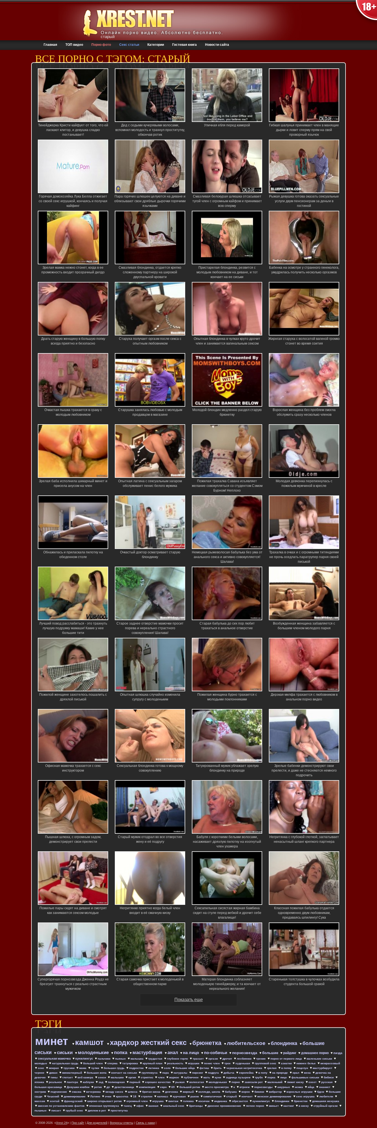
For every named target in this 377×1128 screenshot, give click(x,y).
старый (232, 1096)
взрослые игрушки (299, 1091)
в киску (304, 1105)
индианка (221, 1101)
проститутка (119, 1110)
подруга (214, 1072)
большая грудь (114, 1068)
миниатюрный (72, 1072)
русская (327, 1082)
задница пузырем (238, 1077)
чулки (95, 1068)
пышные (40, 1110)
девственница (125, 1087)
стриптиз (147, 1077)
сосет (313, 1082)
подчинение (59, 1091)
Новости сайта (217, 45)
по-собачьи (216, 1052)
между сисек (114, 1091)
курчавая (180, 1096)
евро (164, 1087)
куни (218, 1077)
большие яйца (185, 1068)
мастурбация (148, 1052)
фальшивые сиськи (305, 1077)
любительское (247, 1043)
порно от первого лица (286, 1058)
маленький (275, 1082)
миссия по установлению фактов (61, 1105)
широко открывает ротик (105, 1101)
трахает (199, 1058)
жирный (189, 1091)
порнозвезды (264, 1087)
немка (299, 1087)
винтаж (173, 1101)
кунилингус (84, 1058)
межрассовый (330, 1063)
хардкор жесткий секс (149, 1042)
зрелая (272, 1068)
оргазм (213, 1058)
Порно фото (101, 45)
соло (167, 1068)
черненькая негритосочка (244, 1068)
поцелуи (302, 1068)
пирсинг (198, 1072)
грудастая (155, 1058)
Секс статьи (129, 45)
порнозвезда (245, 1052)
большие (270, 1053)
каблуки (89, 1082)
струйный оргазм (326, 1105)
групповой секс (266, 1063)
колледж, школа (209, 1091)
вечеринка (94, 1091)
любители (326, 1096)
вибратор (276, 1091)
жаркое (174, 1077)
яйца (311, 1087)
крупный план (153, 1063)
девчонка (172, 1091)
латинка (154, 1068)
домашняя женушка (325, 1101)
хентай (55, 1101)
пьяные (121, 1058)
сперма (112, 1063)
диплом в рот (97, 1110)
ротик (98, 1087)
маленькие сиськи (320, 1058)
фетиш (205, 1068)
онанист (325, 1087)
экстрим (40, 1091)
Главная (50, 45)
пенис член (212, 1063)
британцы (196, 1105)
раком (195, 1096)
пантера (73, 1082)
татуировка (130, 1063)
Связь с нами (145, 1122)
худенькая (243, 1063)
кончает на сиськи (124, 1072)
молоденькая (218, 1082)
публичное (192, 1077)
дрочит (227, 1058)
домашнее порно (315, 1053)
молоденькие (94, 1052)
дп (109, 1087)
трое (228, 1063)
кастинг (289, 1105)
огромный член (137, 1101)
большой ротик (190, 1087)
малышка (137, 1058)
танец (128, 1105)
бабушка (231, 1091)
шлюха (133, 1091)
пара (166, 1072)
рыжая (180, 1082)
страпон (147, 1096)
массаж (40, 1101)
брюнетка (207, 1042)
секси (102, 1077)
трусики (69, 1068)
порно (236, 1082)
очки (108, 1096)
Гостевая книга (184, 45)
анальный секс (174, 1105)
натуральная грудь (65, 1063)
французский (73, 1101)
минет (53, 1041)
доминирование (75, 1096)
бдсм (321, 1091)
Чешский (53, 1096)
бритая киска (151, 1091)
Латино (95, 1096)
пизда (337, 1053)
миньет (274, 1105)
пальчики (104, 1058)
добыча (229, 1072)
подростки (136, 1068)
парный (135, 1082)
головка (189, 1101)
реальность (175, 1063)
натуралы (181, 1072)
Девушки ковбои (78, 1087)
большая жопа (97, 1072)
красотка (122, 1096)
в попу (263, 1072)
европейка (246, 1072)
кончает (247, 1096)
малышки (117, 1077)
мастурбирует (323, 1068)
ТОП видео (74, 45)
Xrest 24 (61, 1122)
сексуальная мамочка (54, 1058)
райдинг (290, 1053)
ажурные (284, 1087)
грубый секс (75, 1110)
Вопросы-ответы (121, 1122)
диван (53, 1072)
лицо (284, 1077)
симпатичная (212, 1096)
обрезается (240, 1101)
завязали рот (254, 1082)
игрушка (158, 1101)
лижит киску (296, 1082)
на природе (280, 1072)
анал (173, 1052)
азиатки (287, 1063)
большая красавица (48, 1087)
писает (56, 1110)
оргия (132, 1077)
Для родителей (97, 1122)
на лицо (191, 1052)
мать (207, 1077)
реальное (56, 1082)
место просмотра (217, 1087)
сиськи (65, 1052)
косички (204, 1101)
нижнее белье (306, 1063)
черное (39, 1072)
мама (83, 1068)
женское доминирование (274, 1096)
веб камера (86, 1077)
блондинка (285, 1043)
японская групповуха (104, 1105)
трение (261, 1058)
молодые (41, 1063)
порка (271, 1077)
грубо (259, 1077)
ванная (153, 1105)
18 (135, 1096)
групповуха (150, 1072)
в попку (287, 1068)
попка (121, 1052)
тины (55, 1077)
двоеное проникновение (225, 1105)
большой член (93, 1063)
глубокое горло (178, 1058)
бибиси (329, 1077)
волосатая (197, 1082)
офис (140, 1105)
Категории (155, 45)
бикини (259, 1091)
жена (308, 1072)
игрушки (194, 1063)
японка (39, 1082)
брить (218, 1068)
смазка (77, 1091)
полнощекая (117, 1082)
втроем (245, 1087)
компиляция (147, 1087)
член (161, 1077)
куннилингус (262, 1101)
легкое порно (255, 1105)
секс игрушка (305, 1096)
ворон (246, 1091)
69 (173, 1087)
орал (296, 1072)
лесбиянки (244, 1058)
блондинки (282, 1101)
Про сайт (77, 1122)
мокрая (54, 1068)
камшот (90, 1042)
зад (101, 1082)
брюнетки (301, 1101)
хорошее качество (158, 1082)
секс (41, 1068)
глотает (68, 1077)
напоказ (163, 1096)
